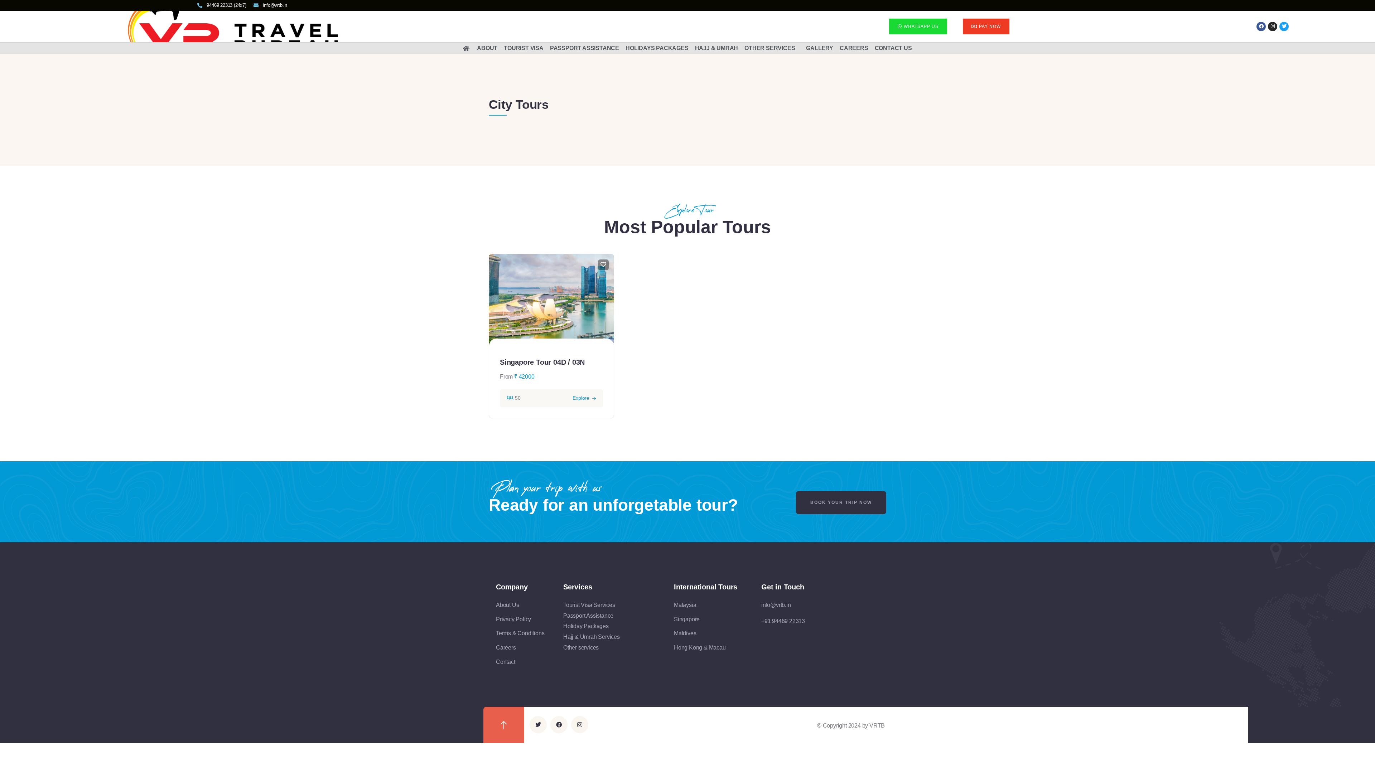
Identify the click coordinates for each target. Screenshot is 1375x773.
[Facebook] (1261, 26)
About (487, 48)
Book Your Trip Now (841, 502)
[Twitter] (538, 724)
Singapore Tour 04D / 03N (542, 362)
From (506, 377)
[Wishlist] (603, 264)
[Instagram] (1272, 26)
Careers (854, 48)
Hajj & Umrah (716, 48)
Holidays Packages (657, 48)
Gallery (819, 48)
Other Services (769, 48)
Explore (581, 398)
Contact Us (893, 48)
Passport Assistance (584, 48)
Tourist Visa (524, 48)
